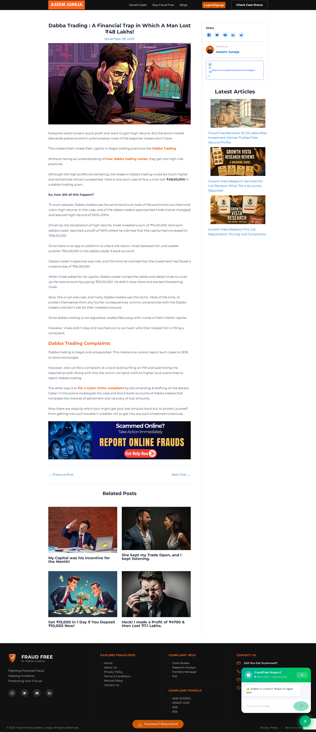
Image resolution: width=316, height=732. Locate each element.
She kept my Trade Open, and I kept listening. (152, 557)
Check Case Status (249, 5)
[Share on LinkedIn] (233, 35)
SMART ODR (180, 703)
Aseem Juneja (227, 52)
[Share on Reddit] (241, 35)
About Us (110, 667)
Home (108, 663)
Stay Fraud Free (163, 5)
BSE (175, 711)
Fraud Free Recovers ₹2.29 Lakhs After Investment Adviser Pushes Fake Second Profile (237, 137)
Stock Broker (181, 663)
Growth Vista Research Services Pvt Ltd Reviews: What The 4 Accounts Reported (235, 185)
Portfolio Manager (184, 672)
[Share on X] (217, 35)
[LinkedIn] (49, 693)
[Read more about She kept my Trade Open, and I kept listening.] (156, 528)
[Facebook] (12, 693)
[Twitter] (24, 693)
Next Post (181, 474)
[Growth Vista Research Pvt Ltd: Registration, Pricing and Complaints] (237, 209)
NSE (175, 707)
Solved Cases (137, 5)
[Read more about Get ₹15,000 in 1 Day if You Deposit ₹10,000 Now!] (82, 594)
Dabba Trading (164, 148)
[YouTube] (37, 693)
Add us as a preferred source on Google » (234, 70)
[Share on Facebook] (209, 35)
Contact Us (111, 685)
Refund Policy (113, 680)
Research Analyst (184, 667)
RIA (174, 676)
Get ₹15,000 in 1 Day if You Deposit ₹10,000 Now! (81, 624)
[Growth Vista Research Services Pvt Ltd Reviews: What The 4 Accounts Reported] (237, 161)
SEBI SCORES (181, 698)
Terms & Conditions (117, 676)
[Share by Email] (225, 35)
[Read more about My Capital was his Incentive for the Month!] (82, 530)
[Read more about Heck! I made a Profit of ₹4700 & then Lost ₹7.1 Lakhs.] (156, 594)
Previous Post (61, 474)
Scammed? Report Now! (161, 724)
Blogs (183, 5)
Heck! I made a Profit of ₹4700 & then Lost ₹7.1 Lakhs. (153, 624)
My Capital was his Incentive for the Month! (79, 560)
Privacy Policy (113, 672)
